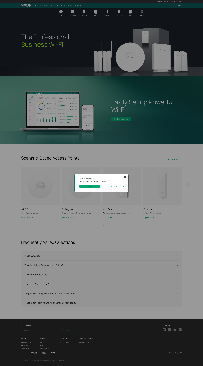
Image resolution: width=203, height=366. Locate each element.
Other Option (113, 186)
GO (89, 186)
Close (125, 177)
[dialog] (101, 183)
